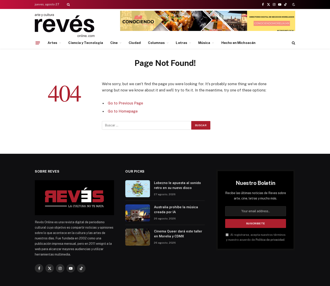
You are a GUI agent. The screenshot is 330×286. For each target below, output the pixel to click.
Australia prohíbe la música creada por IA (176, 209)
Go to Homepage (123, 111)
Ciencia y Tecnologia (85, 43)
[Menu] (37, 43)
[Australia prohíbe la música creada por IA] (137, 212)
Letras (181, 43)
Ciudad (135, 43)
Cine (114, 43)
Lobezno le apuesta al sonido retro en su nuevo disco (177, 185)
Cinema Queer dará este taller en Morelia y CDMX (178, 233)
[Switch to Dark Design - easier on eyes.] (293, 4)
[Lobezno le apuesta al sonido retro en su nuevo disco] (137, 188)
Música (204, 43)
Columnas (156, 43)
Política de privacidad (270, 239)
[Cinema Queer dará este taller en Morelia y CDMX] (137, 237)
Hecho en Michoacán (238, 43)
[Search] (68, 4)
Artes (52, 43)
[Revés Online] (65, 25)
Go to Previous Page (125, 103)
